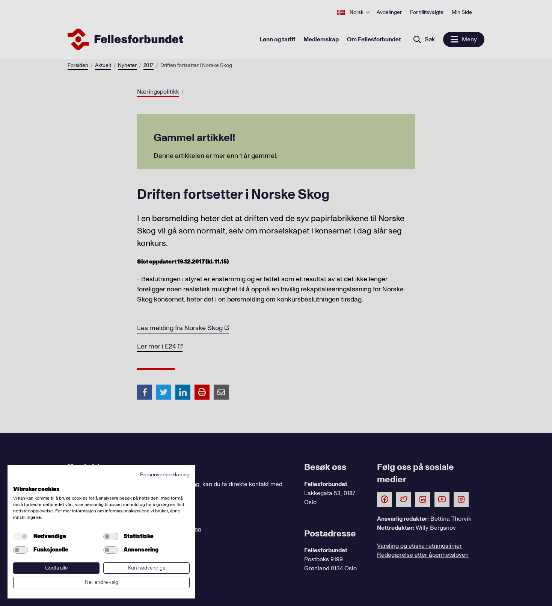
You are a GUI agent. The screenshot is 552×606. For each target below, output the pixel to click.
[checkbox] (20, 536)
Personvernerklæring (165, 474)
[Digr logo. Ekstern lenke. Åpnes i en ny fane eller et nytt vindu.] (18, 480)
